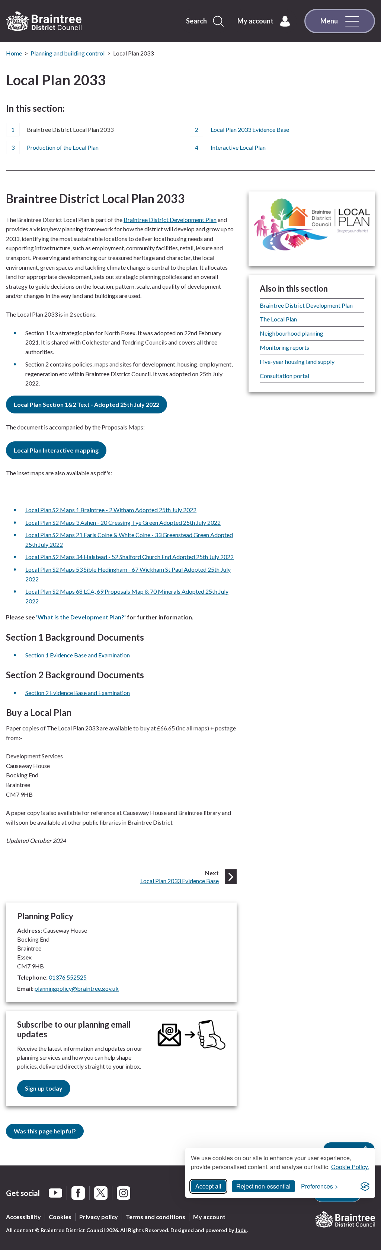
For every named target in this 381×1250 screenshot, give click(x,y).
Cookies (60, 1216)
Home (14, 53)
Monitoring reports (284, 347)
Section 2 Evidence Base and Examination (77, 692)
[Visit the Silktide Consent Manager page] (365, 1186)
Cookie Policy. (350, 1166)
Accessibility (23, 1216)
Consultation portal (284, 375)
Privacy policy (98, 1216)
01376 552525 (68, 977)
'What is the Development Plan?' (81, 617)
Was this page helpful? (45, 1131)
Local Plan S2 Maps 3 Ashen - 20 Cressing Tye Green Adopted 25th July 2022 (123, 522)
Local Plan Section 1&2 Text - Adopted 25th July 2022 (86, 404)
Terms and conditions (155, 1216)
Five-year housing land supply (297, 361)
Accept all (208, 1186)
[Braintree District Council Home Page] (43, 21)
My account (209, 1216)
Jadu (241, 1230)
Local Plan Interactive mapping (56, 450)
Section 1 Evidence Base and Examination (77, 655)
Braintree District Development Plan (170, 219)
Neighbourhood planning (291, 333)
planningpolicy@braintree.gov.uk (77, 988)
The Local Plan (278, 319)
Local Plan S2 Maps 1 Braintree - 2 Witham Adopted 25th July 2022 (110, 509)
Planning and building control (68, 53)
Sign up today (44, 1088)
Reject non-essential (263, 1186)
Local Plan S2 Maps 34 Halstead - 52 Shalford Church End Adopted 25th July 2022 (129, 556)
